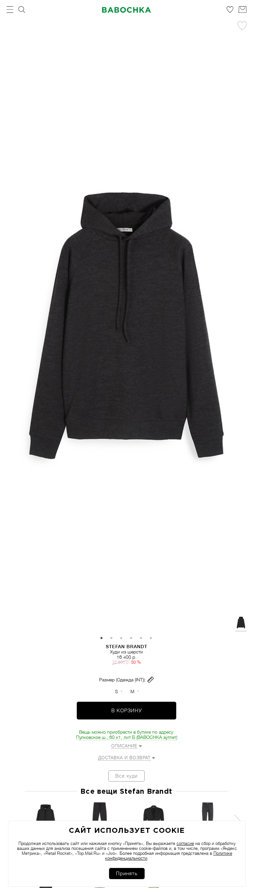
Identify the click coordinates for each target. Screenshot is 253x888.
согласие (185, 843)
